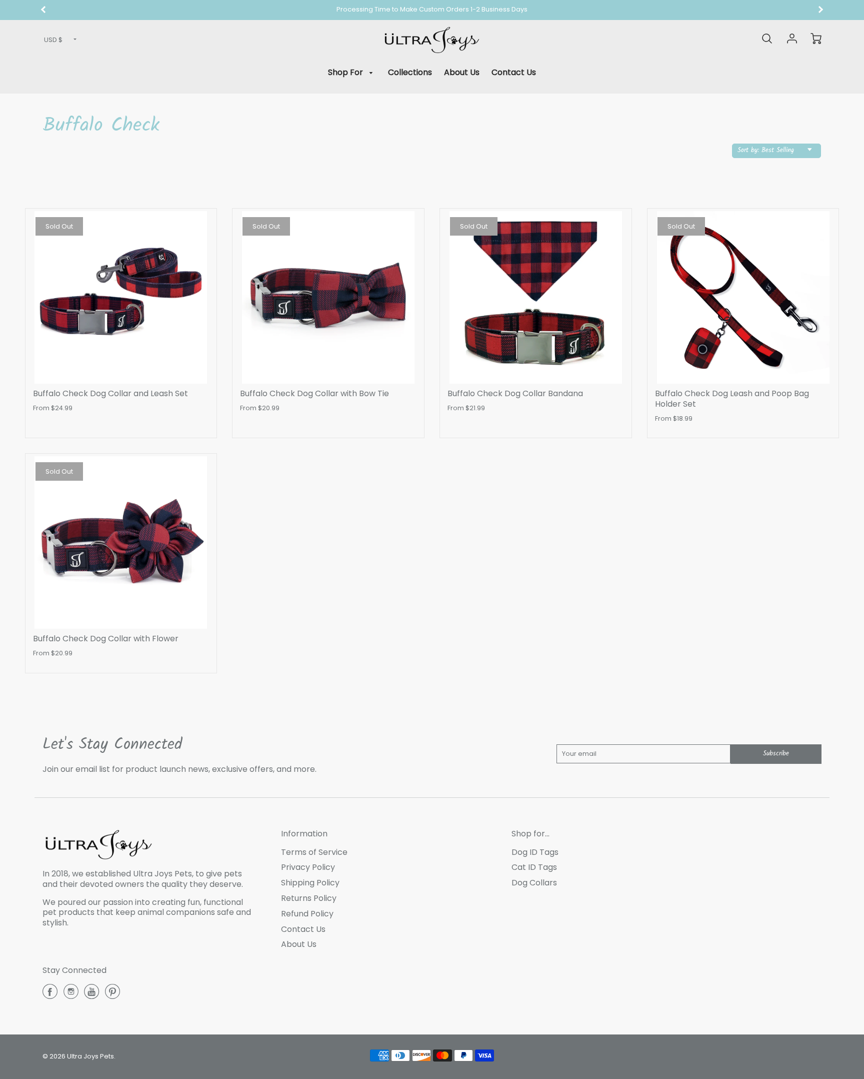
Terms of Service (314, 852)
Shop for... (531, 833)
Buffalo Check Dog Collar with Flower (105, 638)
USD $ (53, 40)
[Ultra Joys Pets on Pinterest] (112, 995)
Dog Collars (534, 882)
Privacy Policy (308, 867)
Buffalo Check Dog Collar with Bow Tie (314, 393)
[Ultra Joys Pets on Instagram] (71, 995)
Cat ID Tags (534, 867)
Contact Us (514, 72)
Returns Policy (308, 898)
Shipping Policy (310, 882)
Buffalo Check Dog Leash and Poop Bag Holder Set (732, 399)
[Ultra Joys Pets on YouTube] (91, 995)
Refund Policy (307, 913)
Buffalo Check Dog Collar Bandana (515, 393)
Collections (410, 72)
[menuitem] (352, 73)
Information (304, 833)
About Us (462, 72)
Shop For (346, 72)
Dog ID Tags (535, 852)
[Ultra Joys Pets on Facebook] (50, 995)
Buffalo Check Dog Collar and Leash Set (110, 393)
